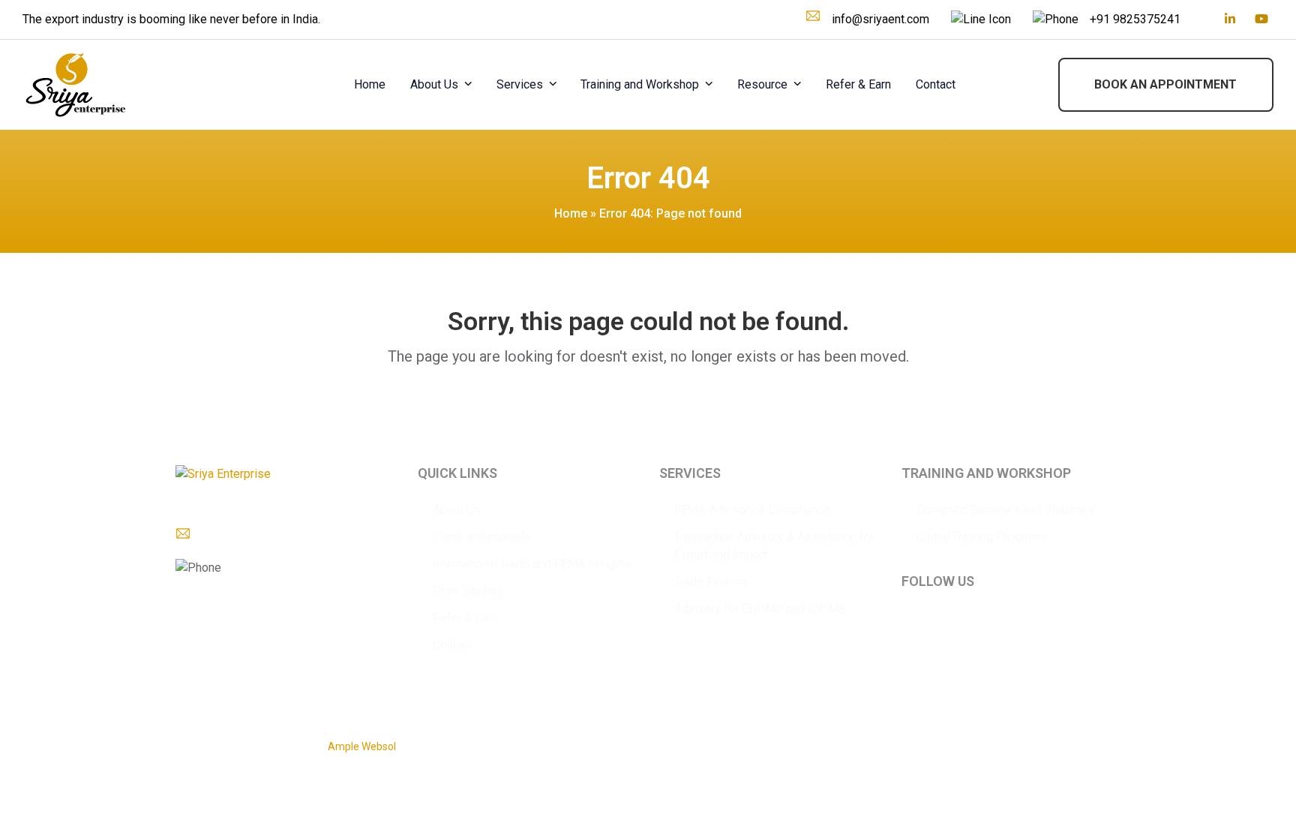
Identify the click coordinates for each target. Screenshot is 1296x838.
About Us (457, 510)
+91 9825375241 (1135, 19)
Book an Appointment (1165, 84)
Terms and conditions (1081, 739)
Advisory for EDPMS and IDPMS (760, 609)
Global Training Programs (982, 537)
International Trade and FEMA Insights (532, 564)
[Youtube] (1262, 20)
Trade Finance (710, 582)
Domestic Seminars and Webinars (1005, 510)
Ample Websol (362, 746)
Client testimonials (482, 537)
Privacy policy (935, 739)
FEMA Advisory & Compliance (752, 510)
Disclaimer (998, 739)
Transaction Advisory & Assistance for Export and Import (774, 546)
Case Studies (468, 591)
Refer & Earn (465, 618)
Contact (452, 645)
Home (570, 213)
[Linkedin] (1230, 20)
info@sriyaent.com (880, 19)
